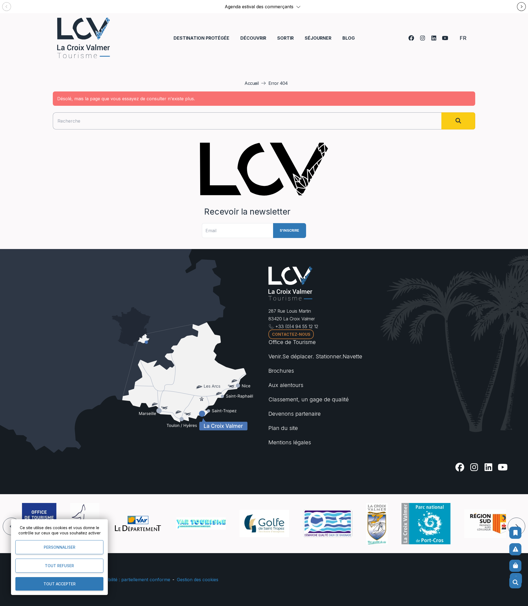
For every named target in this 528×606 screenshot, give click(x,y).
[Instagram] (422, 38)
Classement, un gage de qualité (308, 399)
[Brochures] (515, 533)
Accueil (251, 83)
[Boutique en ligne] (515, 566)
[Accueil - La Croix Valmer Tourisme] (83, 38)
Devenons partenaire (294, 413)
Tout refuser (59, 565)
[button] (298, 6)
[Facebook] (411, 38)
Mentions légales (289, 442)
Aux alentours (285, 385)
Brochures (281, 370)
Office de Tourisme (292, 342)
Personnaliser (59, 547)
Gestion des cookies (197, 579)
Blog (348, 38)
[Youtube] (445, 38)
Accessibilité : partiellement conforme (131, 579)
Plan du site (283, 428)
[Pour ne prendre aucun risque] (515, 549)
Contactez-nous (291, 334)
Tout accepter (59, 583)
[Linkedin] (433, 38)
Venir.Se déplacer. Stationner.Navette (315, 356)
